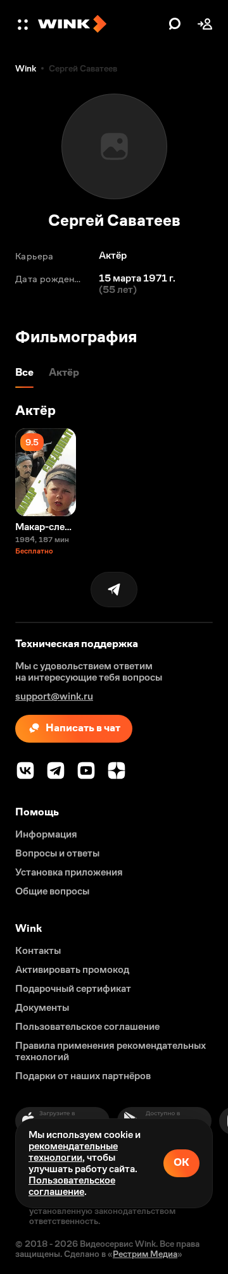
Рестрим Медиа (145, 1254)
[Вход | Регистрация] (205, 24)
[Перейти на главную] (100, 24)
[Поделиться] (114, 589)
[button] (24, 24)
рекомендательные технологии (73, 1152)
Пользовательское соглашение (71, 1186)
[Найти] (174, 24)
